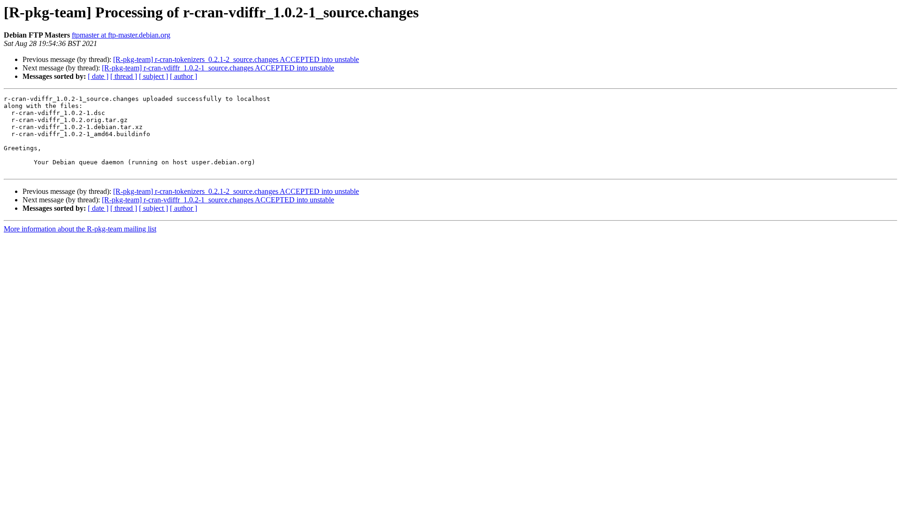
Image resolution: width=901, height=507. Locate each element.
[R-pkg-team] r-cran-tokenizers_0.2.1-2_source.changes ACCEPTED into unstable (236, 59)
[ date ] (98, 76)
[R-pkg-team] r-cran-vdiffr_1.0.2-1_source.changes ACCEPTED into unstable (218, 68)
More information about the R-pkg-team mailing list (80, 229)
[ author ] (183, 76)
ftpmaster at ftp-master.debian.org (121, 35)
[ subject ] (153, 76)
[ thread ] (123, 76)
